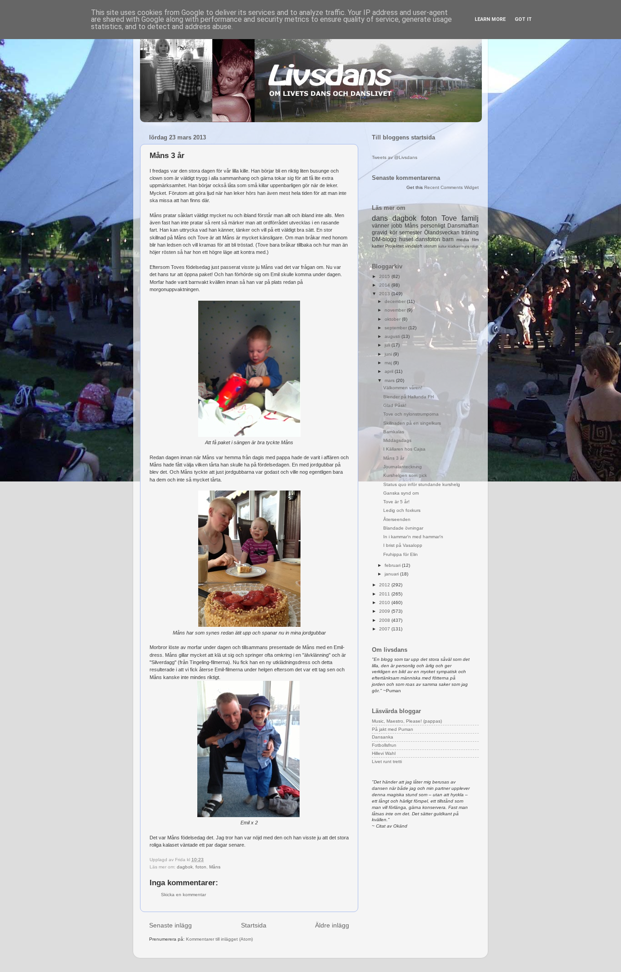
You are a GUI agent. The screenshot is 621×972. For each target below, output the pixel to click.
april (390, 371)
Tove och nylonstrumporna (411, 414)
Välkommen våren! (402, 387)
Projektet (394, 245)
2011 (385, 593)
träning (470, 232)
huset (406, 239)
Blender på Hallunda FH (408, 396)
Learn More (490, 19)
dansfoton (428, 239)
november (396, 309)
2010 (385, 602)
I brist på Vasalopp (402, 545)
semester (410, 232)
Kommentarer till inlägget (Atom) (219, 939)
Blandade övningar (403, 528)
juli (388, 344)
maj (389, 362)
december (396, 301)
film (475, 239)
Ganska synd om (401, 493)
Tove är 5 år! (396, 501)
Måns (214, 866)
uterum (430, 246)
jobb (396, 226)
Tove (449, 218)
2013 (385, 293)
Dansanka (382, 736)
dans (380, 218)
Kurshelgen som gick (405, 475)
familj (470, 218)
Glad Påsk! (394, 405)
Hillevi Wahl (384, 753)
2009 (385, 611)
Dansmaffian (463, 226)
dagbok (185, 866)
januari (392, 573)
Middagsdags (397, 440)
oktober (393, 319)
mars (390, 380)
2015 (385, 276)
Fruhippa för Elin (400, 554)
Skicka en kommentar (183, 894)
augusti (393, 336)
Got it (523, 19)
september (396, 327)
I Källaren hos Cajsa (404, 448)
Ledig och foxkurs (402, 510)
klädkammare (458, 246)
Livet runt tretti (387, 761)
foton (200, 866)
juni (389, 354)
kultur (442, 246)
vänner (380, 226)
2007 (385, 628)
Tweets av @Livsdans (394, 157)
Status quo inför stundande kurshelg (421, 484)
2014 (385, 285)
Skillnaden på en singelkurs (412, 423)
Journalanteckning (402, 466)
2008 (385, 620)
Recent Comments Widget (451, 187)
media (462, 239)
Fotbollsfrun (384, 745)
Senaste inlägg (170, 925)
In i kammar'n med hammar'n (413, 536)
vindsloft (413, 245)
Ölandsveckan (442, 232)
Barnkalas (393, 431)
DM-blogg (384, 239)
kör (393, 232)
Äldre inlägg (332, 925)
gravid (379, 232)
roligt (474, 246)
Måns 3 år (393, 458)
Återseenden (397, 519)
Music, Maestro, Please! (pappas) (407, 721)
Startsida (253, 925)
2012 (385, 584)
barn (448, 239)
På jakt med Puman (392, 729)
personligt (433, 226)
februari (393, 565)
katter (378, 245)
